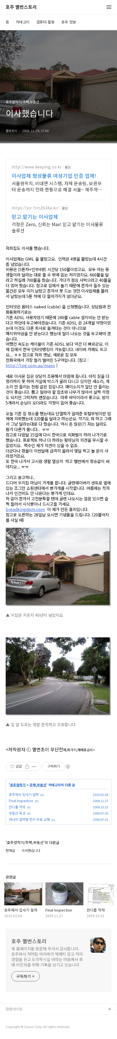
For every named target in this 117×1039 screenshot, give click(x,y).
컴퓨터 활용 (45, 22)
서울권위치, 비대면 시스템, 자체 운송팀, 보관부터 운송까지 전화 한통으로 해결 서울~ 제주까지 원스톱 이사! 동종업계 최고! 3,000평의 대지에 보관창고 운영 (58, 186)
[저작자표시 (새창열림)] (67, 766)
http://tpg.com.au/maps (30, 365)
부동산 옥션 (17, 813)
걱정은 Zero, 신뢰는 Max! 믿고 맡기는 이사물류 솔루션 (57, 227)
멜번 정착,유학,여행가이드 (26, 1027)
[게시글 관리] (34, 766)
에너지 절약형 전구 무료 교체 (29, 819)
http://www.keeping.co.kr (37, 166)
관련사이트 (14, 1009)
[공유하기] (27, 766)
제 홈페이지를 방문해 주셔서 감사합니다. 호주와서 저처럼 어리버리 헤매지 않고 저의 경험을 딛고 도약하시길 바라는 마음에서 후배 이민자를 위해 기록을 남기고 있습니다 (47, 956)
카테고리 (23, 22)
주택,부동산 (38, 785)
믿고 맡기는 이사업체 (35, 216)
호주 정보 (68, 22)
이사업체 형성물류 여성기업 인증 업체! (54, 175)
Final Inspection (21, 800)
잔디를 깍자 (17, 806)
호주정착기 (18, 785)
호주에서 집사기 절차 (24, 794)
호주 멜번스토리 (21, 7)
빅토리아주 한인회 (20, 1018)
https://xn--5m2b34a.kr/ (35, 207)
